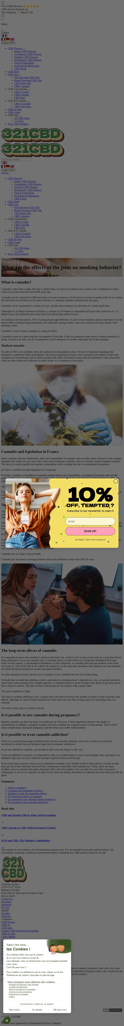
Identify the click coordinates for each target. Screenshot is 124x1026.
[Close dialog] (116, 481)
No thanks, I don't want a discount (90, 539)
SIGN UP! (90, 531)
